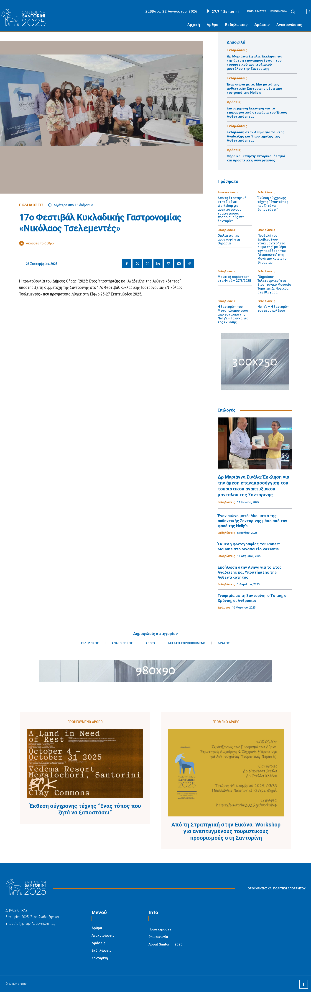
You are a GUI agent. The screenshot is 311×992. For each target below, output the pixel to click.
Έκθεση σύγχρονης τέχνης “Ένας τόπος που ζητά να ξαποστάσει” (272, 203)
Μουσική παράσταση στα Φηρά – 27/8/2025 (234, 278)
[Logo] (29, 17)
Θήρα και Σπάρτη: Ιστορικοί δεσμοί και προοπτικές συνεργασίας (256, 158)
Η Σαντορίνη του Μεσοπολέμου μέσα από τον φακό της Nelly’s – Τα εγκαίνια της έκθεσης (233, 314)
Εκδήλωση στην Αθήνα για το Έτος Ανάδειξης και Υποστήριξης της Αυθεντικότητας (256, 136)
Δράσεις (234, 102)
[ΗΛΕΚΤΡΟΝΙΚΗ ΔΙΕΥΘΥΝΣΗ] (168, 263)
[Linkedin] (158, 263)
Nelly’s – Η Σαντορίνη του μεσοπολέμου (273, 308)
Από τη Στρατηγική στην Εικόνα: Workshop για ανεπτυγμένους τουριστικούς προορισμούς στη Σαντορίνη (232, 209)
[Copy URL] (189, 263)
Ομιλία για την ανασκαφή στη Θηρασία (229, 239)
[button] (292, 11)
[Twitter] (137, 263)
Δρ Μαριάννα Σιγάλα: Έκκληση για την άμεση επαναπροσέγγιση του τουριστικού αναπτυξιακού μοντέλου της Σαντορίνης (254, 62)
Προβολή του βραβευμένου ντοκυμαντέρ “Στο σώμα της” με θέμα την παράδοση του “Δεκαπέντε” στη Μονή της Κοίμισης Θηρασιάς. (271, 249)
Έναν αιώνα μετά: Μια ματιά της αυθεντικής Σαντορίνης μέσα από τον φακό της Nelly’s (254, 88)
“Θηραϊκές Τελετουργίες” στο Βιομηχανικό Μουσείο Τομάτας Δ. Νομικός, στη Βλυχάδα (274, 284)
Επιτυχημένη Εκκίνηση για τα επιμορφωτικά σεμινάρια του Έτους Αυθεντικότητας (257, 112)
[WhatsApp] (147, 263)
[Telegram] (179, 263)
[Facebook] (126, 263)
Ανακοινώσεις (228, 192)
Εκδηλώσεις (31, 205)
